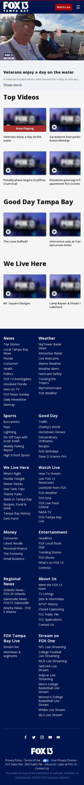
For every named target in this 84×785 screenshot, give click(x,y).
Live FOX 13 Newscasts (47, 481)
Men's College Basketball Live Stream (49, 688)
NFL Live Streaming (52, 647)
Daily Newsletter (14, 399)
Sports (9, 415)
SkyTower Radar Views (50, 346)
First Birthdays (49, 451)
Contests (45, 568)
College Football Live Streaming (50, 654)
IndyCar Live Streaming (47, 677)
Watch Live (63, 7)
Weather (47, 338)
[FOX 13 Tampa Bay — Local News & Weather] (15, 7)
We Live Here (16, 467)
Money (10, 532)
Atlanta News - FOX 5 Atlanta (17, 610)
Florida (8, 358)
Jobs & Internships (51, 599)
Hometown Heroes (52, 432)
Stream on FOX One (49, 638)
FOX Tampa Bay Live (50, 519)
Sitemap (9, 405)
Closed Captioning (51, 609)
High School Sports (16, 455)
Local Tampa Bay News (15, 351)
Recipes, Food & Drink (14, 506)
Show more (12, 85)
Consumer (10, 363)
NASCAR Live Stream (48, 668)
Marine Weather (50, 363)
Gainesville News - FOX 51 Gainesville (16, 601)
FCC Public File (49, 614)
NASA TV (45, 512)
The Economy (13, 554)
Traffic (43, 422)
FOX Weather (48, 393)
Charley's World (49, 427)
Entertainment (53, 532)
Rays (6, 427)
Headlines (45, 538)
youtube (50, 737)
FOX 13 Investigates (17, 379)
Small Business (13, 559)
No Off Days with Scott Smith (15, 439)
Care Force (11, 518)
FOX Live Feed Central (49, 505)
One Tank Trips (14, 489)
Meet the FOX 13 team (50, 587)
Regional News (11, 581)
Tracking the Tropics (47, 381)
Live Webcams (49, 358)
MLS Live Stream (50, 715)
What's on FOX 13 (51, 563)
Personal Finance (15, 548)
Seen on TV (11, 389)
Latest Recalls (13, 543)
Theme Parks (12, 494)
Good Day (48, 415)
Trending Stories (50, 552)
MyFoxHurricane (50, 388)
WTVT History (48, 604)
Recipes (44, 446)
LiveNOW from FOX (52, 488)
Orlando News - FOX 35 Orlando (14, 592)
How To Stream (50, 473)
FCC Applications (50, 619)
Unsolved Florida (15, 384)
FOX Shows (46, 557)
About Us (47, 578)
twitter (33, 737)
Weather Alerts (49, 369)
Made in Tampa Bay (17, 499)
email (58, 737)
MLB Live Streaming (53, 661)
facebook (25, 737)
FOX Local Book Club (50, 545)
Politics (8, 374)
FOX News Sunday (16, 394)
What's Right (12, 473)
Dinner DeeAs (13, 484)
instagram (42, 737)
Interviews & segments (12, 654)
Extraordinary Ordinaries (48, 439)
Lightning (9, 432)
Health (7, 369)
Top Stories (11, 344)
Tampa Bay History (16, 513)
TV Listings (46, 594)
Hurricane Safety (50, 374)
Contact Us (46, 625)
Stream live (11, 647)
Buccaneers (11, 422)
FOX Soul (45, 498)
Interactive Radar (50, 353)
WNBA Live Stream (52, 710)
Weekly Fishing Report (13, 448)
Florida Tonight (14, 479)
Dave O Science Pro (52, 456)
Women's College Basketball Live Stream (51, 701)
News (8, 338)
